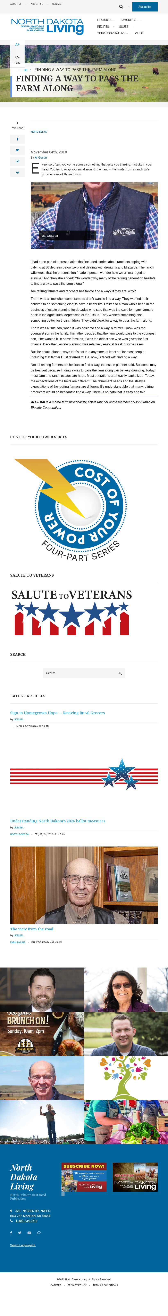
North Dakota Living (23, 1177)
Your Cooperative (111, 33)
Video (139, 33)
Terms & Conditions (105, 1285)
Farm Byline (39, 131)
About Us (16, 4)
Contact (57, 4)
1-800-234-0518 (26, 1221)
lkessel (19, 719)
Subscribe (144, 6)
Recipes (103, 27)
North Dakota (19, 834)
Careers (55, 1285)
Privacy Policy (77, 1285)
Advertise (37, 4)
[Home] (47, 26)
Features (104, 20)
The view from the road (31, 928)
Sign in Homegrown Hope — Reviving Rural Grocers (57, 712)
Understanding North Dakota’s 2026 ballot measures (57, 820)
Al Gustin (41, 157)
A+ (17, 44)
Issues (123, 27)
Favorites (128, 20)
